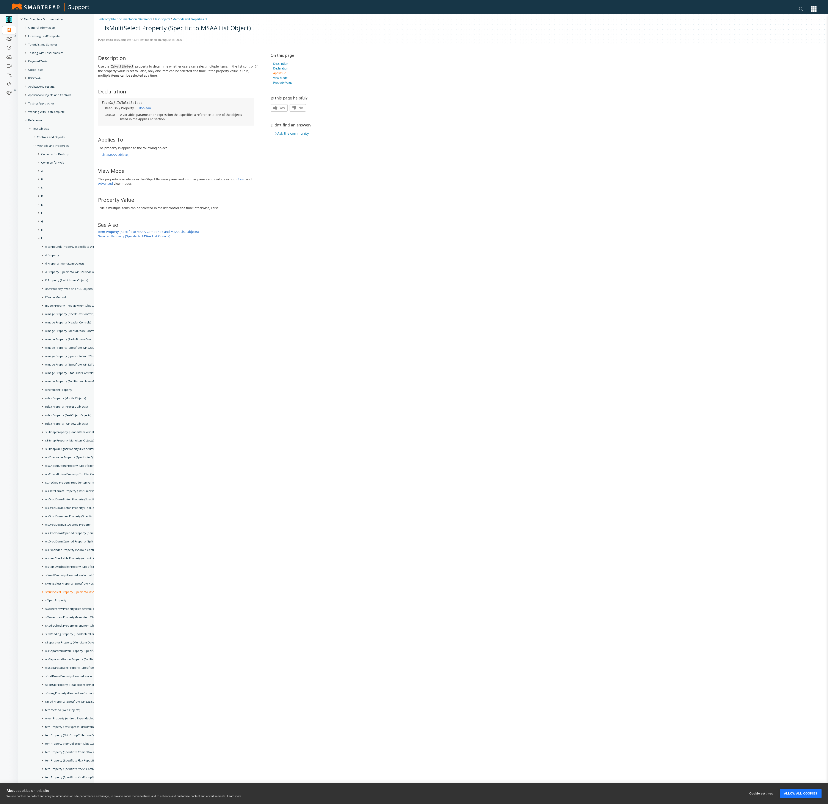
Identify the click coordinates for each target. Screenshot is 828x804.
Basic (241, 179)
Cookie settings (761, 793)
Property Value (282, 83)
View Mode (280, 78)
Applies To (279, 73)
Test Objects (162, 19)
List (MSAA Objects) (115, 155)
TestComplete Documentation (117, 19)
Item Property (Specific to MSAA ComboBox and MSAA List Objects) (148, 231)
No (300, 108)
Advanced (105, 183)
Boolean (145, 108)
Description (280, 64)
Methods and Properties (188, 19)
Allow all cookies (800, 793)
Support (78, 7)
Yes (282, 108)
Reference (145, 19)
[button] (814, 9)
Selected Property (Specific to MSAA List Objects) (134, 236)
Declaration (280, 68)
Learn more (234, 796)
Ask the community (293, 133)
